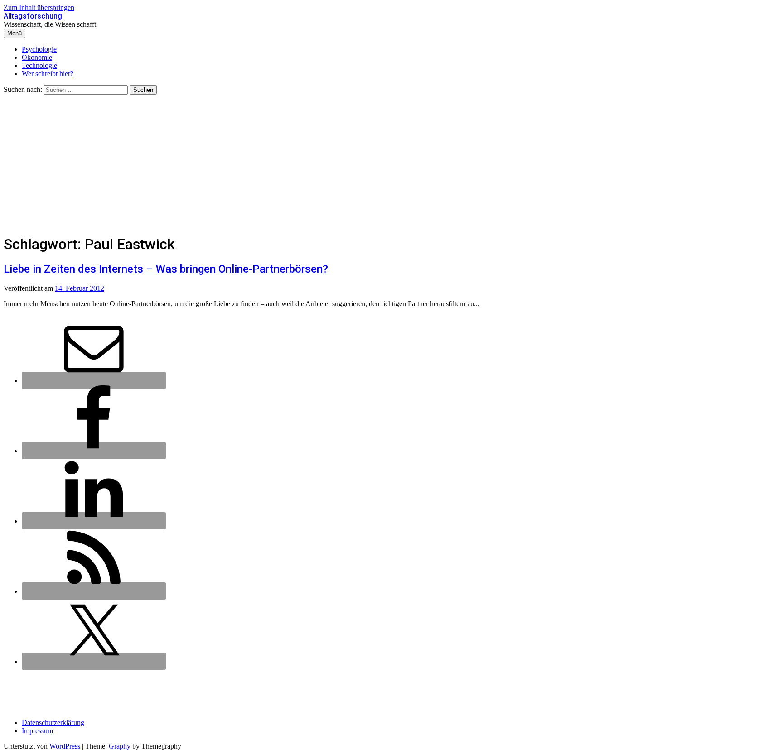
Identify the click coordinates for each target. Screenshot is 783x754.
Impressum (37, 731)
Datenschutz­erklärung (53, 722)
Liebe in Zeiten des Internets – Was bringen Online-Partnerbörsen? (166, 269)
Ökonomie (37, 57)
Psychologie (39, 49)
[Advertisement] (391, 162)
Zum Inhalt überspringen (39, 7)
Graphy (119, 746)
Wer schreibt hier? (47, 73)
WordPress (64, 746)
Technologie (39, 65)
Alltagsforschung (33, 16)
